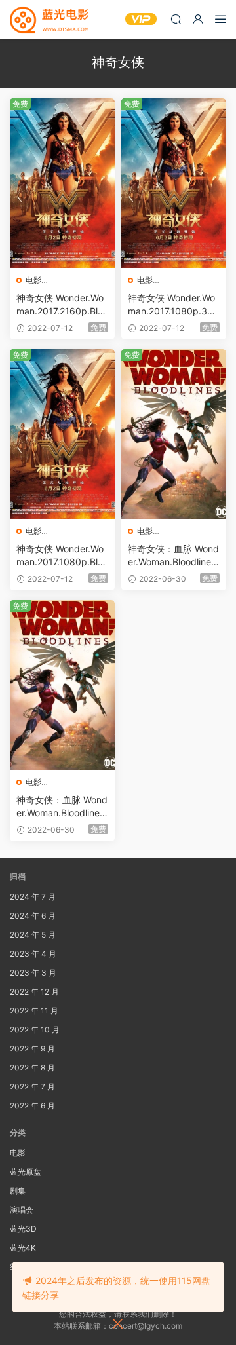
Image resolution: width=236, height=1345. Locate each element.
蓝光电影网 (49, 19)
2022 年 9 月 (32, 1048)
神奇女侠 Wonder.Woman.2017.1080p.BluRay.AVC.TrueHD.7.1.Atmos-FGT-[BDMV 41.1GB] (62, 556)
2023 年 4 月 (33, 953)
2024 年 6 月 (33, 915)
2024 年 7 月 (33, 896)
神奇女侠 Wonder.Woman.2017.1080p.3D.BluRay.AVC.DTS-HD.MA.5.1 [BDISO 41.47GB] (173, 305)
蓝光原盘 (25, 1172)
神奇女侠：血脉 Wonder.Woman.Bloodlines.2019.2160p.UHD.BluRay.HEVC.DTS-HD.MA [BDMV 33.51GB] (62, 807)
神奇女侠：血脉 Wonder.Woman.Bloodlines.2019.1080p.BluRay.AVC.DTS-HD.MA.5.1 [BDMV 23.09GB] (173, 556)
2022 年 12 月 (34, 991)
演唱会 (21, 1210)
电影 (33, 280)
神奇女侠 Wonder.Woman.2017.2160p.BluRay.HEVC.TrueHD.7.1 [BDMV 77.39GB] (61, 305)
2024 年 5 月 (33, 934)
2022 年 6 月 (32, 1105)
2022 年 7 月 (32, 1086)
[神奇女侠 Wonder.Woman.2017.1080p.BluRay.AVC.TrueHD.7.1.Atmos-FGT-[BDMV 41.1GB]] (62, 434)
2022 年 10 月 (35, 1029)
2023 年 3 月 (33, 972)
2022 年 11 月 (34, 1010)
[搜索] (176, 18)
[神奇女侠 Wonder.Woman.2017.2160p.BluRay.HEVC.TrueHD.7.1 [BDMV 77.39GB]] (62, 183)
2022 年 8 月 (32, 1067)
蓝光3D (23, 1229)
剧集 (18, 1191)
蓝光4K (23, 1248)
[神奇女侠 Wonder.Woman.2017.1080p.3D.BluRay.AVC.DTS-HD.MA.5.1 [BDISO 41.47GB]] (173, 183)
